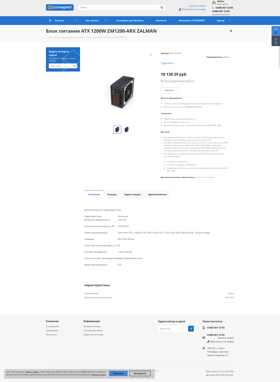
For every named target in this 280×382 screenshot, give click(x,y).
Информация (91, 321)
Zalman (226, 57)
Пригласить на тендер (194, 9)
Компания (52, 321)
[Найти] (161, 7)
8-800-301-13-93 (224, 7)
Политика (51, 334)
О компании (52, 326)
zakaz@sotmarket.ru (193, 107)
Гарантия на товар (93, 334)
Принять (118, 373)
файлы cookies (32, 371)
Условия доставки (93, 330)
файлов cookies (99, 374)
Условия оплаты (92, 326)
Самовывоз (52, 330)
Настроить (140, 373)
